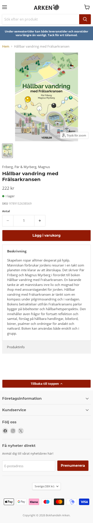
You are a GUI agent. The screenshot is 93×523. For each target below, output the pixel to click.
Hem (5, 46)
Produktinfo (16, 347)
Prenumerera (73, 466)
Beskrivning (16, 251)
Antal (6, 211)
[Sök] (85, 19)
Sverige (44, 486)
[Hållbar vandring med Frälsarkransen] (7, 151)
